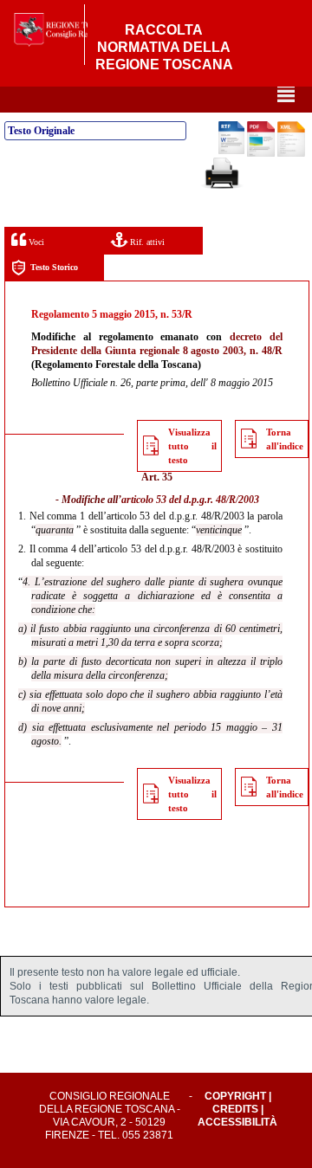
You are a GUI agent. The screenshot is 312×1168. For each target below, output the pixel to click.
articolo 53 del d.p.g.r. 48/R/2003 (190, 500)
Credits (235, 1109)
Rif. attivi (146, 242)
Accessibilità (237, 1122)
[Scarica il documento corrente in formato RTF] (231, 151)
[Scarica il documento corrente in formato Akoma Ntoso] (291, 153)
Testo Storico (54, 267)
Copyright (235, 1096)
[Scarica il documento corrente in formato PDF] (261, 153)
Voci (35, 242)
